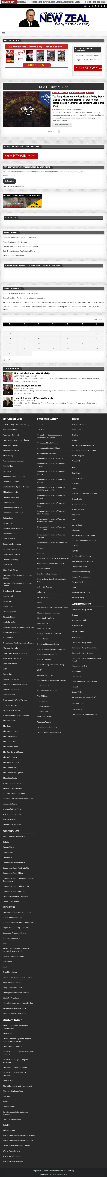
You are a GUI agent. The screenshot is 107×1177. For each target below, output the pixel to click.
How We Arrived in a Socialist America (28, 298)
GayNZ (74, 489)
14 (83, 339)
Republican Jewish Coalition (15, 684)
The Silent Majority (11, 762)
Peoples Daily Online (11, 982)
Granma (75, 615)
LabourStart (8, 1081)
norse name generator (12, 302)
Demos (40, 548)
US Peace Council (44, 717)
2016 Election (61, 93)
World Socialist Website (13, 1161)
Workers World (43, 722)
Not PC (75, 440)
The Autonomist (9, 721)
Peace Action (42, 639)
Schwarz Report (10, 705)
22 (97, 344)
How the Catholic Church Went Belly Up (19, 238)
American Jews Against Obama (16, 440)
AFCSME (41, 425)
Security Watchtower (12, 710)
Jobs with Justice (44, 587)
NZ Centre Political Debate (83, 445)
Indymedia (76, 515)
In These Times (43, 569)
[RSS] (101, 6)
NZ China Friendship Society (84, 541)
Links (5, 967)
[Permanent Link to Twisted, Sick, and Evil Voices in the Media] (8, 402)
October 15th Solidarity (81, 556)
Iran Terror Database (12, 591)
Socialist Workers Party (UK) (84, 697)
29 (97, 349)
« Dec (5, 360)
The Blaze (7, 726)
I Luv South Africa (10, 570)
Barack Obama (78, 93)
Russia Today (77, 692)
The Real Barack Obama (13, 752)
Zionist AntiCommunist (12, 825)
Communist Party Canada (47, 443)
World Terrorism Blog (12, 814)
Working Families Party (47, 727)
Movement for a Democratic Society (52, 608)
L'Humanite (76, 677)
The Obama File (9, 742)
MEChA (40, 603)
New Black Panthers (45, 618)
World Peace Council (11, 1151)
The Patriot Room (10, 747)
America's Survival (11, 435)
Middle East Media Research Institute (18, 627)
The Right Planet (10, 757)
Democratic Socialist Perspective (17, 897)
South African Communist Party (85, 715)
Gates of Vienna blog (11, 554)
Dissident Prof (9, 534)
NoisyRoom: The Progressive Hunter (18, 643)
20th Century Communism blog (16, 425)
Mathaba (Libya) (78, 709)
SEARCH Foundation (11, 998)
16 (10, 344)
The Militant (42, 696)
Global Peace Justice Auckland (84, 494)
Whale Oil (76, 461)
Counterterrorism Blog (13, 513)
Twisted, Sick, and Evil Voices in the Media (20, 247)
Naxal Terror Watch (11, 633)
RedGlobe (7, 1101)
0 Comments (32, 376)
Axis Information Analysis (13, 461)
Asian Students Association (14, 837)
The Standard (77, 582)
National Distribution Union (83, 535)
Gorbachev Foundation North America (53, 558)
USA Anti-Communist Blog (14, 793)
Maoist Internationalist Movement (17, 1086)
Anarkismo (7, 1034)
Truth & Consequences (12, 788)
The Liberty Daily (10, 736)
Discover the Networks (13, 528)
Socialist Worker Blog (81, 572)
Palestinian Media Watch (13, 658)
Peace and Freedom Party (48, 644)
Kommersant (77, 671)
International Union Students (15, 1068)
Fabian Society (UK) (80, 666)
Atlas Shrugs (8, 456)
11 (39, 339)
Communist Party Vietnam (14, 891)
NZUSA (75, 551)
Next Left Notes (44, 629)
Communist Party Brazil (82, 610)
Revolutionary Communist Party (50, 665)
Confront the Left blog (12, 508)
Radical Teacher (44, 660)
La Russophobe (9, 612)
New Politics (42, 623)
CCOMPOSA (8, 852)
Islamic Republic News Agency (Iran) (18, 922)
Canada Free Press (11, 482)
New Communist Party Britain (84, 682)
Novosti (75, 687)
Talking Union (43, 686)
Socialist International (12, 1120)
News (91, 93)
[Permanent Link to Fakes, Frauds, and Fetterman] (8, 389)
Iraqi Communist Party (12, 917)
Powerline (7, 674)
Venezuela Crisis (10, 804)
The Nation (42, 701)
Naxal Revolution (10, 972)
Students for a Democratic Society (51, 680)
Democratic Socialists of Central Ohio (53, 543)
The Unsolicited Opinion (13, 773)
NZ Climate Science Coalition (84, 451)
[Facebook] (92, 6)
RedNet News (9, 1107)
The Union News (10, 767)
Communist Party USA (46, 453)
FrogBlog (75, 483)
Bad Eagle (7, 471)
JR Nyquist (7, 601)
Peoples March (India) (12, 988)
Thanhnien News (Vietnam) (14, 1008)
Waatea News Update (81, 593)
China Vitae (7, 858)
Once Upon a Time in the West (15, 653)
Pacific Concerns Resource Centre (17, 977)
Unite (74, 587)
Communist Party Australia (14, 863)
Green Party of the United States (51, 563)
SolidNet (6, 1125)
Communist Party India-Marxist (16, 886)
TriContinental (9, 1130)
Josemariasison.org (11, 938)
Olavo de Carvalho (10, 648)
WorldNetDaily (9, 819)
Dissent (40, 553)
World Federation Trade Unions (16, 1146)
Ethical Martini (78, 478)
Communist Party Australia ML (16, 868)
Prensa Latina (77, 625)
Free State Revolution (12, 544)
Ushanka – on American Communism (18, 799)
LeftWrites (7, 962)
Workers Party (78, 598)
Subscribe (9, 181)
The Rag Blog (42, 712)
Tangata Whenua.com (81, 577)
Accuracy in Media (10, 430)
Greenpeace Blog (79, 504)
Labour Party (77, 525)
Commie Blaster (9, 502)
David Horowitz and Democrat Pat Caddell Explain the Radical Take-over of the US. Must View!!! (64, 302)
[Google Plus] (95, 6)
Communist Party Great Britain (84, 648)
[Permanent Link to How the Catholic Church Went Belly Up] (8, 377)
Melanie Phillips (10, 617)
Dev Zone (76, 473)
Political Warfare (10, 664)
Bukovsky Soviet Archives (14, 477)
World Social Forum (11, 1156)
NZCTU (75, 546)
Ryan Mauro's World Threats (15, 700)
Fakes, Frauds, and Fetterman (15, 242)
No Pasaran (8, 638)
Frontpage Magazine (11, 549)
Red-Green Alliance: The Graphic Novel (19, 251)
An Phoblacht (77, 637)
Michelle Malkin (9, 622)
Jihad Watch (8, 596)
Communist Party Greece (82, 653)
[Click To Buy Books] (36, 67)
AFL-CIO (40, 430)
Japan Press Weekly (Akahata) (16, 928)
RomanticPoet (9, 695)
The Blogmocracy (10, 731)
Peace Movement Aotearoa (83, 561)
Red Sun (6, 1096)
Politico (6, 669)
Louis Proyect (43, 597)
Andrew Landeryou (11, 451)
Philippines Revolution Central (16, 993)
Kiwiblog (75, 435)
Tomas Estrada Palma (12, 783)
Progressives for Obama (47, 654)
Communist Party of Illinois (48, 448)
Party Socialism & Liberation (49, 634)
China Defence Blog (11, 497)
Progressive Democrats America (51, 649)
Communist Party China (13, 873)
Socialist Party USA (45, 675)
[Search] (104, 6)
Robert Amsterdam (11, 690)
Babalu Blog (8, 466)
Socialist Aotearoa (79, 567)
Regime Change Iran (11, 679)
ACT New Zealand (79, 425)
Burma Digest (8, 847)
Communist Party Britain (82, 643)
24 (25, 349)
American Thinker (10, 445)
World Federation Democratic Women (19, 1135)
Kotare (75, 520)
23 (10, 349)
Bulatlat (6, 842)
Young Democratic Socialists (49, 732)
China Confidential (10, 492)
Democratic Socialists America (50, 458)
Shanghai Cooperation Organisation (18, 1003)
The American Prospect (47, 691)
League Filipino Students (13, 956)
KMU (5, 943)
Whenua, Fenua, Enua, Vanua (14, 1014)
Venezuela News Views (12, 809)
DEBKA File (8, 523)
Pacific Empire (78, 456)
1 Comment (31, 388)
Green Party (77, 499)
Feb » (10, 360)
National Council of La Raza (48, 613)
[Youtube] (98, 6)
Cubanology (8, 518)
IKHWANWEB (9, 907)
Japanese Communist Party (14, 933)
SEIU (39, 670)
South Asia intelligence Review (16, 716)
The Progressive (44, 706)
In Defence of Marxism (12, 1047)
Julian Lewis (8, 607)
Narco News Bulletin (80, 620)
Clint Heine (76, 430)
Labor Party (42, 592)
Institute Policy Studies (47, 574)
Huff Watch (7, 565)
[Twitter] (89, 6)
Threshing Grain (10, 778)
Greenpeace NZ (78, 509)
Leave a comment (76, 109)
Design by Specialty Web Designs (53, 1174)
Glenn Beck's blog (10, 560)
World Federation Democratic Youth (18, 1141)
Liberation (76, 530)
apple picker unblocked (13, 307)
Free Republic (9, 539)
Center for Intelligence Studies (16, 487)
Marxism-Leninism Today (13, 1091)
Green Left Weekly (11, 902)
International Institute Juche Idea (17, 912)
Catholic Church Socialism (13, 255)
